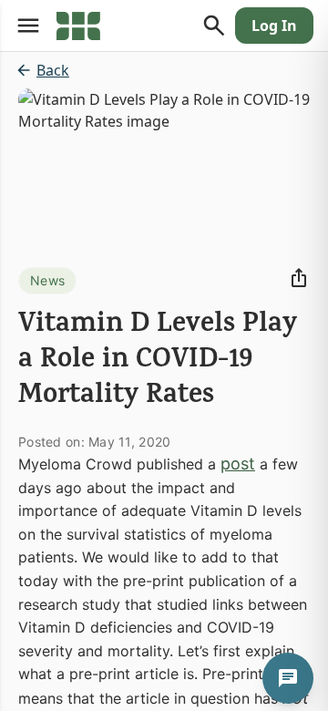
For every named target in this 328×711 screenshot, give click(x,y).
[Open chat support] (287, 678)
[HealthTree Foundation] (78, 25)
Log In (274, 25)
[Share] (299, 278)
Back (52, 70)
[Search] (214, 25)
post (237, 463)
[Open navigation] (28, 25)
